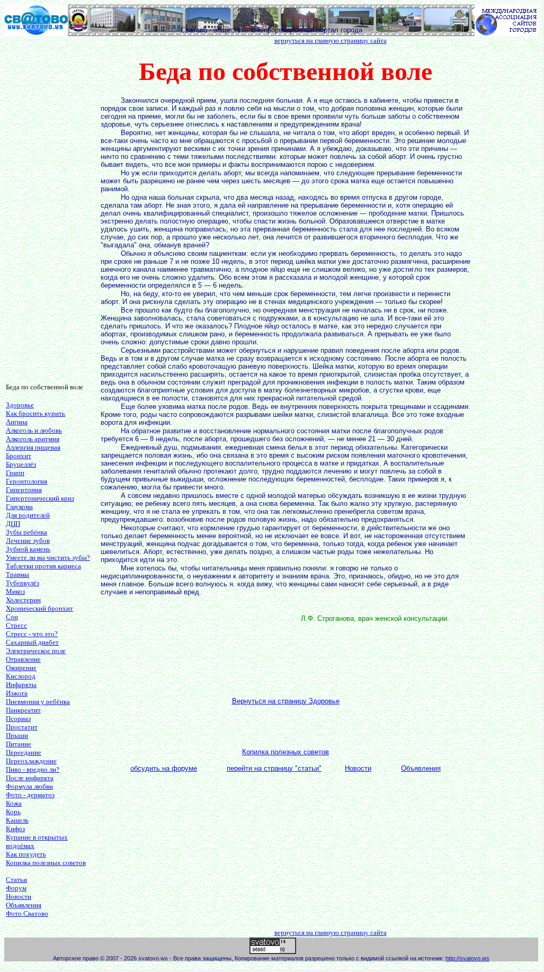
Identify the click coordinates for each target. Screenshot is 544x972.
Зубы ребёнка (26, 532)
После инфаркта (29, 778)
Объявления (23, 905)
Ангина (17, 422)
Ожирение (21, 668)
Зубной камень (28, 549)
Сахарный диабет (32, 642)
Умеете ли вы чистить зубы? (48, 557)
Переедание (23, 752)
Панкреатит (23, 710)
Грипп (15, 473)
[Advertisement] (48, 215)
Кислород (20, 676)
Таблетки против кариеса (43, 566)
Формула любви (29, 786)
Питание (18, 744)
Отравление (23, 659)
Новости (18, 896)
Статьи (16, 880)
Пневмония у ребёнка (38, 702)
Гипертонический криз (40, 498)
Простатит (22, 727)
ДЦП (13, 524)
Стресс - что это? (32, 634)
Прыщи (17, 735)
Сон (12, 617)
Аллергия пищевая (33, 447)
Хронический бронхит (39, 608)
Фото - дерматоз (30, 795)
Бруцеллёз (21, 464)
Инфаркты (21, 685)
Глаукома (19, 507)
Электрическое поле (36, 651)
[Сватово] (36, 33)
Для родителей (28, 515)
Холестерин (23, 600)
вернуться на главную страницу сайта (330, 40)
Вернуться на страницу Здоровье (286, 701)
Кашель (17, 820)
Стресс (16, 625)
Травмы (17, 574)
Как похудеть (26, 854)
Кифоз (15, 829)
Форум (16, 888)
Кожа (14, 803)
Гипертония (24, 490)
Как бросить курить (35, 413)
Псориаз (18, 719)
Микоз (15, 591)
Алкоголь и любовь (34, 430)
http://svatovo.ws (467, 958)
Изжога (17, 693)
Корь (13, 812)
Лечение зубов (28, 541)
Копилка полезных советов (46, 863)
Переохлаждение (31, 761)
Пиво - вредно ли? (32, 769)
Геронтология (26, 481)
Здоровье (20, 405)
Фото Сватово (27, 913)
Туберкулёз (22, 583)
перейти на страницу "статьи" (274, 768)
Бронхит (18, 456)
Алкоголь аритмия (32, 439)
